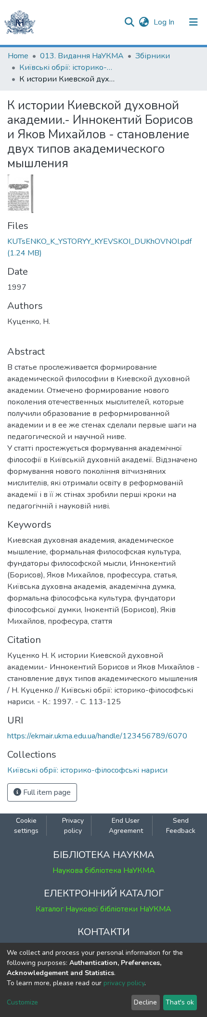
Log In (165, 22)
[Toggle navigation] (193, 22)
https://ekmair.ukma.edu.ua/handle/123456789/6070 (97, 736)
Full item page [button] (46, 792)
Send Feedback (180, 825)
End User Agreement (126, 825)
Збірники (152, 56)
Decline (145, 1002)
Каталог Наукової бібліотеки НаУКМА (103, 909)
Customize (22, 1002)
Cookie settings (26, 825)
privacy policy (124, 983)
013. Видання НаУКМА (82, 56)
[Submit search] (129, 22)
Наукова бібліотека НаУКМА (103, 870)
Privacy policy (73, 825)
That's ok (180, 1002)
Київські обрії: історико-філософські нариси (67, 67)
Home (18, 56)
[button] (144, 22)
